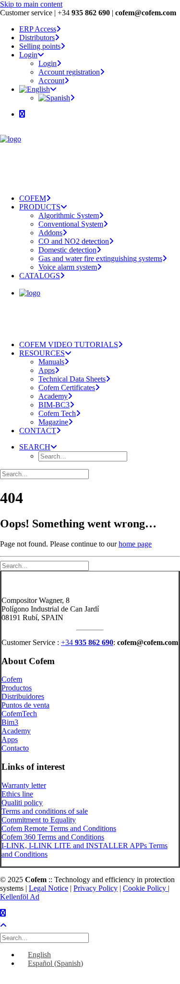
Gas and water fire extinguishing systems (100, 258)
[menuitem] (99, 29)
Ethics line (17, 794)
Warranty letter (23, 785)
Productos (16, 688)
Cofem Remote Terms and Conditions (58, 828)
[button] (22, 114)
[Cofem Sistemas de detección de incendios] (90, 156)
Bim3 (9, 722)
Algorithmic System (68, 215)
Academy (53, 396)
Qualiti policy (22, 802)
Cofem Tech (57, 413)
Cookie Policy (145, 888)
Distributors (37, 37)
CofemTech (19, 714)
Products (39, 207)
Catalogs (39, 276)
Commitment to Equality (38, 820)
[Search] (45, 474)
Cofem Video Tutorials (68, 344)
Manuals (51, 362)
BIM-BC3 (54, 405)
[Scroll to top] (9, 924)
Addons (50, 233)
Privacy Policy (95, 888)
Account (51, 81)
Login (28, 55)
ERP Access (37, 29)
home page (135, 544)
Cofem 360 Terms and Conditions (52, 837)
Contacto (15, 748)
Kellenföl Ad (19, 897)
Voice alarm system (67, 267)
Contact (37, 430)
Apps (46, 370)
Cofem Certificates (66, 387)
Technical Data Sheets (72, 379)
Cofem (32, 198)
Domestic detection (67, 250)
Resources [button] (42, 353)
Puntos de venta (25, 705)
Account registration (69, 72)
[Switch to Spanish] (56, 98)
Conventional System (70, 224)
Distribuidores (22, 696)
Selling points (39, 46)
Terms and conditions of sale (44, 811)
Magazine (53, 422)
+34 (87, 642)
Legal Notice (48, 888)
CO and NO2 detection (73, 241)
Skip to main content (31, 4)
